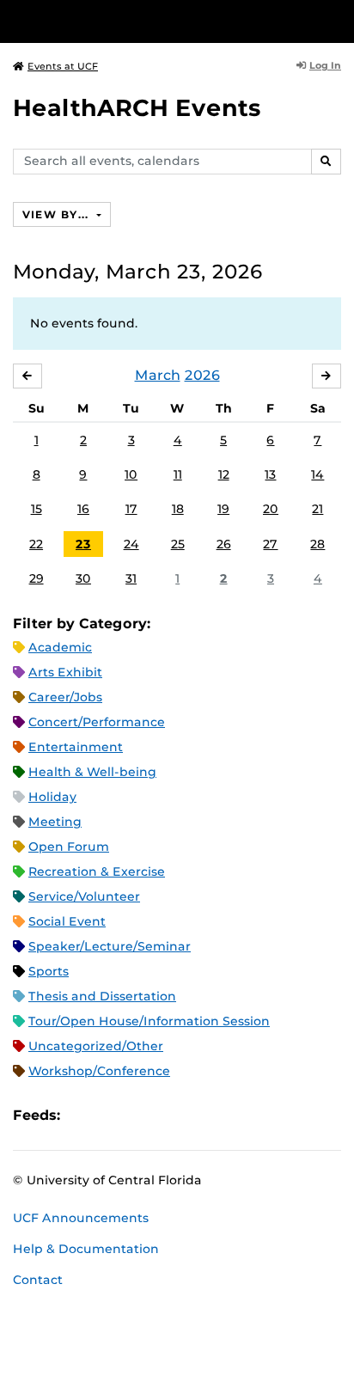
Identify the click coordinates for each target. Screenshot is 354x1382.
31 (131, 578)
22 (36, 544)
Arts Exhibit (65, 672)
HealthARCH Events (137, 108)
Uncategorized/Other (95, 1046)
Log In (325, 65)
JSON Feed (199, 1115)
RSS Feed (141, 1115)
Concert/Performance (96, 722)
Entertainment (75, 747)
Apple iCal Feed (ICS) (82, 1115)
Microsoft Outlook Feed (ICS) (111, 1115)
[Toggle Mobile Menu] (337, 20)
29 (36, 578)
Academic (60, 647)
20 (270, 509)
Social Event (67, 921)
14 (317, 474)
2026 (202, 375)
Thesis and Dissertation (102, 996)
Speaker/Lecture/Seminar (109, 946)
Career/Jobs (65, 697)
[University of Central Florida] (130, 21)
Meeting (55, 821)
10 (131, 474)
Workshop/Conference (99, 1071)
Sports (48, 971)
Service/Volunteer (84, 896)
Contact (38, 1279)
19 (223, 509)
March (157, 375)
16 (83, 509)
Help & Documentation (86, 1249)
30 (83, 578)
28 (317, 544)
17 (131, 509)
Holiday (52, 796)
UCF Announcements (81, 1218)
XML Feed (170, 1115)
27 (270, 544)
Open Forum (68, 846)
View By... (57, 214)
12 (223, 474)
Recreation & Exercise (96, 871)
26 (224, 544)
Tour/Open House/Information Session (149, 1021)
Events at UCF (62, 66)
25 (178, 544)
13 (270, 474)
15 (36, 509)
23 (83, 544)
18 (178, 509)
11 (178, 474)
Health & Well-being (92, 772)
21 (317, 509)
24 (131, 544)
